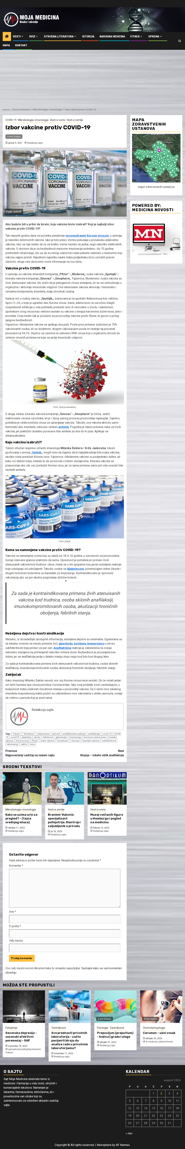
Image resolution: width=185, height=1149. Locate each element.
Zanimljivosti (58, 1027)
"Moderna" (29, 733)
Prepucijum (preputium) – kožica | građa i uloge (115, 1034)
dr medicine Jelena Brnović (159, 1041)
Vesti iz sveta (57, 120)
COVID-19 (10, 120)
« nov (129, 1133)
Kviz (32, 36)
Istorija (88, 36)
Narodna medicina (112, 36)
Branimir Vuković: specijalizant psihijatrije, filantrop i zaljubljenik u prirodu (64, 820)
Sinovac (75, 740)
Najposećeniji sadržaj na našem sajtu (30, 753)
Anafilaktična (62, 648)
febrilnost (48, 737)
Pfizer (35, 740)
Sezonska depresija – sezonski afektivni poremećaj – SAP (21, 1036)
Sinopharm (63, 740)
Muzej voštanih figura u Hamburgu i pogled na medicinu (106, 818)
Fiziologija (102, 1027)
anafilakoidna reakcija (74, 733)
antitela (64, 427)
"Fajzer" (16, 733)
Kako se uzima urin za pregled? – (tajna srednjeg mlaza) (21, 818)
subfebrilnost (109, 740)
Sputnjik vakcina (90, 740)
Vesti (17, 36)
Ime (12, 911)
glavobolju (66, 643)
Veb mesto (16, 940)
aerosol (56, 733)
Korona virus (22, 740)
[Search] (179, 41)
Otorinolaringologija (154, 1027)
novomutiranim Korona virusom (87, 235)
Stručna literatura (59, 36)
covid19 (15, 737)
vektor (24, 744)
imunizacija (75, 737)
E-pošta (15, 926)
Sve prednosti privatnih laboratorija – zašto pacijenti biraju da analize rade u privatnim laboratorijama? (69, 1040)
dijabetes (26, 737)
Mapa (6, 45)
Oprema (153, 36)
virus (32, 744)
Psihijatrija (11, 1027)
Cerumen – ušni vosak (159, 1033)
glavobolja (61, 737)
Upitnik (36, 452)
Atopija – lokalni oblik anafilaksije (102, 753)
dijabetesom (75, 569)
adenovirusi (43, 733)
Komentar (16, 865)
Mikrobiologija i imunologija (33, 120)
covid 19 (107, 733)
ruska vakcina (47, 740)
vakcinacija (12, 744)
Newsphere (104, 1145)
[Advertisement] (92, 77)
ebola (37, 737)
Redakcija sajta (35, 143)
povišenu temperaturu (89, 643)
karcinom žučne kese (95, 737)
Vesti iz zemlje (74, 120)
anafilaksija (94, 733)
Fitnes (135, 36)
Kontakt (21, 45)
